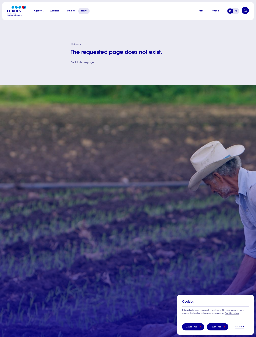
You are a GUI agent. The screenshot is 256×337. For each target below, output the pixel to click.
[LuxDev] (16, 11)
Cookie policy (232, 313)
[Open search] (245, 10)
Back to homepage (82, 62)
